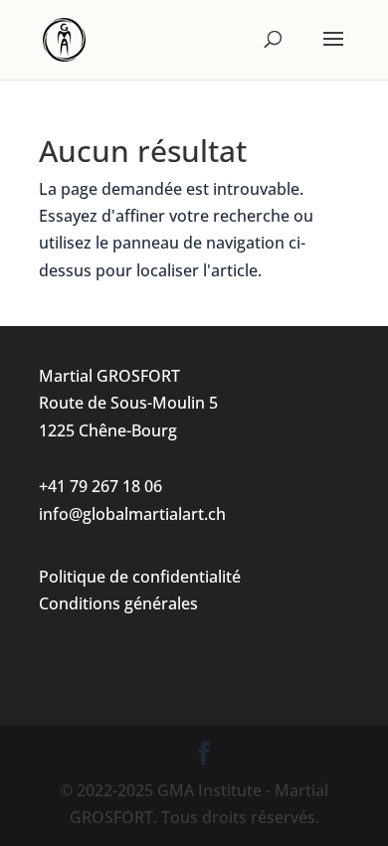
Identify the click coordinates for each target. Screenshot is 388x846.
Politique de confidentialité (140, 577)
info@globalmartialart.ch (132, 514)
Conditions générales (118, 603)
